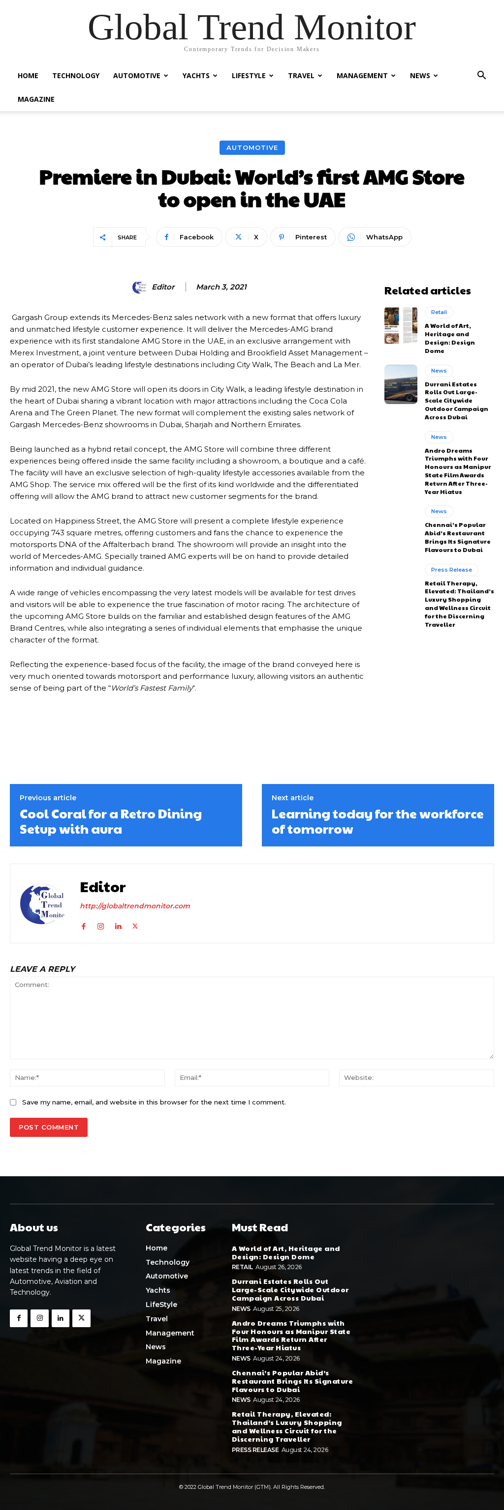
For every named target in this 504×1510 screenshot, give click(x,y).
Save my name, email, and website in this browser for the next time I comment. (154, 1102)
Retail (439, 312)
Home (28, 75)
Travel (301, 75)
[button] (481, 76)
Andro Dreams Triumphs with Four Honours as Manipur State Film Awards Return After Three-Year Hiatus (458, 470)
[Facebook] (83, 924)
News (420, 75)
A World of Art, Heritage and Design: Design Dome (450, 337)
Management (362, 75)
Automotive (136, 75)
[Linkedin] (118, 924)
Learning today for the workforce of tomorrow (378, 821)
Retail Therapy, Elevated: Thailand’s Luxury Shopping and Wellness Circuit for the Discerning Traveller (459, 603)
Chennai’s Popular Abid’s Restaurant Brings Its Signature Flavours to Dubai (458, 537)
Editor (163, 287)
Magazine (36, 99)
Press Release (451, 569)
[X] (135, 924)
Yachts (196, 75)
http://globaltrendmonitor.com (135, 905)
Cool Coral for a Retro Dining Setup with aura (111, 821)
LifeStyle (249, 75)
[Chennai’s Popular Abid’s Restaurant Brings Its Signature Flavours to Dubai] (400, 525)
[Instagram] (100, 924)
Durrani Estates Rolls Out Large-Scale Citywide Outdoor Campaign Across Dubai (456, 400)
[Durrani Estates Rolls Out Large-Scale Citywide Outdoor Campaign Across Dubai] (400, 384)
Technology (75, 75)
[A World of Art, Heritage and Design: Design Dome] (400, 326)
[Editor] (141, 287)
